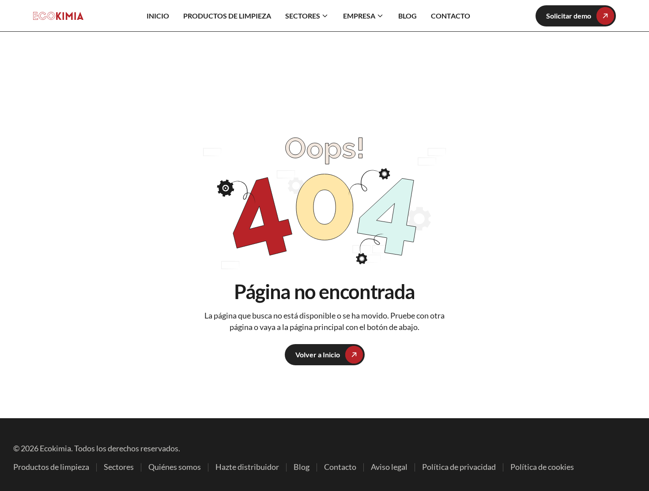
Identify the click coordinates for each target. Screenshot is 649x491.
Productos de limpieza (51, 467)
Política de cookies (542, 467)
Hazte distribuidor (247, 467)
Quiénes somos (174, 467)
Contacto (340, 467)
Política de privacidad (459, 467)
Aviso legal (389, 467)
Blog (301, 467)
